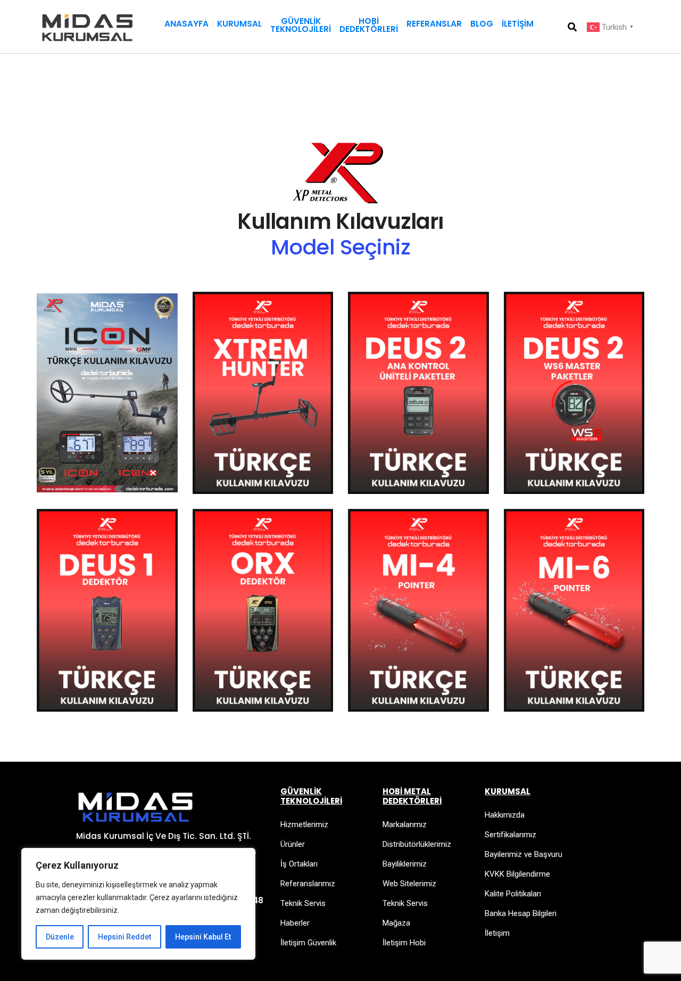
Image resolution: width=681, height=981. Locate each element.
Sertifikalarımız (510, 834)
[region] (138, 904)
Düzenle (60, 937)
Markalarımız (405, 824)
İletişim (518, 24)
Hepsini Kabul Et (203, 937)
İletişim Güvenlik (308, 942)
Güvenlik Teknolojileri (300, 25)
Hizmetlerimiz (304, 824)
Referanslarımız (307, 883)
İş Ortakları (299, 864)
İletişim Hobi (404, 942)
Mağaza (396, 923)
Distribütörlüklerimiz (417, 844)
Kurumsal (239, 24)
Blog (481, 24)
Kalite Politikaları (513, 893)
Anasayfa (186, 24)
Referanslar (434, 24)
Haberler (295, 923)
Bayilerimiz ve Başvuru (523, 854)
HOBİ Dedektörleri (368, 25)
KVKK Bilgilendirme (517, 874)
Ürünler (292, 844)
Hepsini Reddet (124, 937)
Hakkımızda (505, 815)
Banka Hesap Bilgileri (521, 913)
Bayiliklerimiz (405, 864)
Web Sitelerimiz (409, 883)
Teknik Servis (303, 903)
